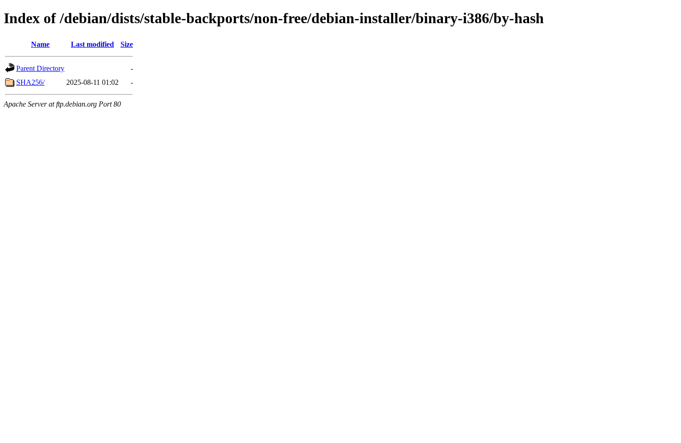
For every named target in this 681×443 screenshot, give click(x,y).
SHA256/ (30, 82)
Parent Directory (40, 68)
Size (126, 44)
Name (40, 44)
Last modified (92, 44)
